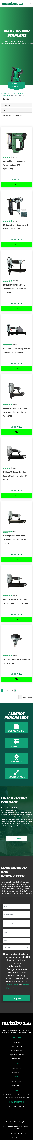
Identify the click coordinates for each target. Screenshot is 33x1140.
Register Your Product (16, 1055)
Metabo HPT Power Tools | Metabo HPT (13, 93)
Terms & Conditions (12, 1122)
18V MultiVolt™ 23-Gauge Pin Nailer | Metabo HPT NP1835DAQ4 (15, 165)
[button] (16, 180)
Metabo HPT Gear (16, 1050)
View (16, 185)
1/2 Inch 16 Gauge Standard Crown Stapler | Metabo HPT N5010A (15, 476)
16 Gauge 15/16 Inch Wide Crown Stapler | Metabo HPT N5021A (15, 539)
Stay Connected (16, 1046)
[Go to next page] (15, 690)
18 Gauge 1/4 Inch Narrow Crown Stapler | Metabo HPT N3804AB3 (15, 289)
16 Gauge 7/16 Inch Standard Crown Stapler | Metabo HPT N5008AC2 (15, 412)
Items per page (27, 697)
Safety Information (16, 1059)
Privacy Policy (12, 984)
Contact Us (16, 1042)
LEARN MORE (16, 838)
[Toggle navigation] (30, 3)
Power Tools (6, 95)
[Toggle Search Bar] (27, 3)
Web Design (13, 1138)
